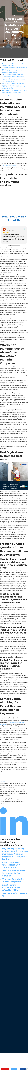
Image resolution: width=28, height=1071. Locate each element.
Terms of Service (7, 984)
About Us (5, 977)
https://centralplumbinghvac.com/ (9, 165)
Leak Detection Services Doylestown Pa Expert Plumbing (13, 873)
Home (14, 15)
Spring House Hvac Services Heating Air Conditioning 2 (11, 865)
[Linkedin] (14, 836)
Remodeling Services (8, 967)
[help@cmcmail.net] (3, 939)
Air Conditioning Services (9, 964)
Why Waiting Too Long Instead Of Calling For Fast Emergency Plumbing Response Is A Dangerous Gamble (15, 854)
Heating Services (7, 960)
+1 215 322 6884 (9, 937)
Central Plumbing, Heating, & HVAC (15, 935)
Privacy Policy (6, 981)
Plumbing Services (7, 957)
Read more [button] (5, 241)
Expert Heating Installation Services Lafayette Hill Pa (12, 887)
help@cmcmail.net (10, 939)
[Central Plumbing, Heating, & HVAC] (3, 935)
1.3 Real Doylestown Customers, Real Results (12, 74)
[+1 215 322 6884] (3, 937)
